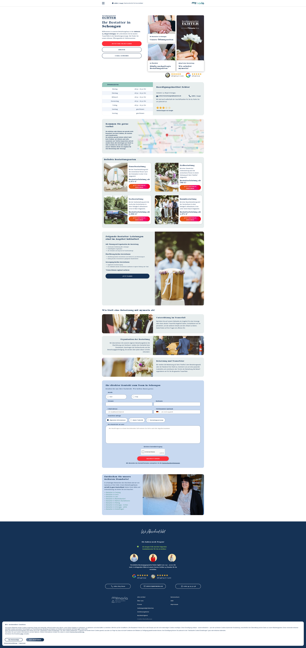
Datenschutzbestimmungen (171, 463)
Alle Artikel (141, 597)
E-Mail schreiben (122, 56)
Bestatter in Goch (112, 494)
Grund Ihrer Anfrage (114, 416)
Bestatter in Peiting (113, 503)
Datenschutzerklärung (77, 632)
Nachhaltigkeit (142, 615)
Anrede (110, 392)
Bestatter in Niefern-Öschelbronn (118, 501)
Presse (139, 604)
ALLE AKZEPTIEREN (35, 640)
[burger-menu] (103, 3)
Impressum (174, 604)
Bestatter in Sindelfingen (115, 509)
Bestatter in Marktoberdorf (116, 499)
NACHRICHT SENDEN (153, 458)
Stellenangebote (143, 612)
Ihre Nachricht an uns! (116, 424)
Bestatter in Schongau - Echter (117, 505)
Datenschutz (175, 597)
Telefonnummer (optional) (164, 409)
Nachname (159, 401)
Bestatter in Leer (112, 497)
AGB (172, 600)
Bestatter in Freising (113, 492)
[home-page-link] (198, 3)
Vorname (111, 401)
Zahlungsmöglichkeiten (145, 608)
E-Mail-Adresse (112, 409)
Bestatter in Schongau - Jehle (116, 507)
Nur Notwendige (13, 640)
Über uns (140, 600)
